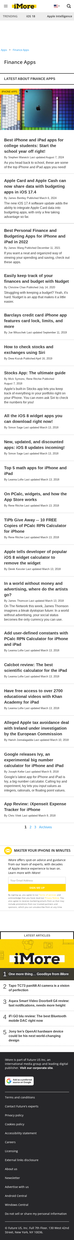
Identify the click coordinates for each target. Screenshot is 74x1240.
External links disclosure (21, 1160)
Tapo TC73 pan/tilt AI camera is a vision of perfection (39, 988)
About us (11, 1169)
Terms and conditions (20, 1097)
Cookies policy (14, 1124)
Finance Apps (21, 50)
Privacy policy (14, 1115)
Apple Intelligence (59, 16)
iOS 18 (30, 16)
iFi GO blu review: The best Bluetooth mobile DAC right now (37, 1018)
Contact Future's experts (21, 1106)
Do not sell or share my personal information (36, 1214)
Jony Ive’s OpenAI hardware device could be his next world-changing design (36, 1036)
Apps (4, 50)
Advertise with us (17, 1187)
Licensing (11, 1151)
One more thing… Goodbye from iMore (39, 974)
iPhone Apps (9, 91)
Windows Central (16, 1205)
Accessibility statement (21, 1133)
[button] (69, 6)
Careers (10, 1142)
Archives (45, 827)
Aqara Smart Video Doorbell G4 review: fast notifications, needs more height (39, 1003)
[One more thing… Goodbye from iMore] (37, 959)
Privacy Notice (52, 897)
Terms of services (48, 894)
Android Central (16, 1196)
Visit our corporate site (36, 1068)
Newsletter (12, 1178)
